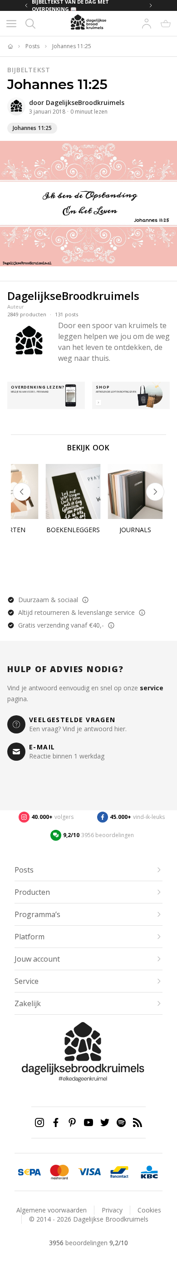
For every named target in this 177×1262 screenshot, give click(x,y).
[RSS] (137, 1122)
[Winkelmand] (165, 23)
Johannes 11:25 (71, 46)
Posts (32, 46)
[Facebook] (55, 1122)
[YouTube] (88, 1122)
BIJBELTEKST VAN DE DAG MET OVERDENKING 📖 (70, 5)
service (151, 687)
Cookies (149, 1210)
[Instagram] (39, 1122)
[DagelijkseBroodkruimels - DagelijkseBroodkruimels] (16, 106)
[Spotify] (121, 1122)
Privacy (112, 1210)
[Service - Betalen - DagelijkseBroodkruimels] (29, 1172)
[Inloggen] (146, 23)
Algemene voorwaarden (51, 1210)
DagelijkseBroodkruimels (85, 102)
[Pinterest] (72, 1122)
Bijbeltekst (28, 69)
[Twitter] (104, 1122)
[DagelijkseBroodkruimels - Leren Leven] (10, 46)
